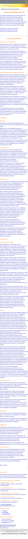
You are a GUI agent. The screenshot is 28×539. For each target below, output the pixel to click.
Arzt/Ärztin (5, 512)
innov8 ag (21, 531)
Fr (25, 4)
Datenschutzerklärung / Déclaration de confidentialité (14, 533)
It (27, 4)
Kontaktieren (5, 522)
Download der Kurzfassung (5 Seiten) (9, 30)
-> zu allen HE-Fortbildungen (6, 504)
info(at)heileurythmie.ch (10, 531)
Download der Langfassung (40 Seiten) (9, 28)
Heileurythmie (4, 9)
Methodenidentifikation (14, 9)
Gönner (5, 510)
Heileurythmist (7, 514)
